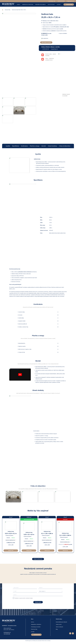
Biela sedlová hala (53, 233)
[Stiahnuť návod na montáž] (60, 95)
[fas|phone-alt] (3, 633)
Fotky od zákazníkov (64, 146)
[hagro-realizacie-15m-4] (19, 110)
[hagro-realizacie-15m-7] (7, 119)
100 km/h (51, 230)
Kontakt (32, 631)
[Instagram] (73, 633)
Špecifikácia (15, 146)
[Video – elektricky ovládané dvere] (43, 59)
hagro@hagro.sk (54, 49)
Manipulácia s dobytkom (36, 624)
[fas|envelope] (3, 632)
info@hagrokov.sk (7, 632)
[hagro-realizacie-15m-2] (30, 101)
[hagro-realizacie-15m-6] (30, 110)
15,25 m (50, 217)
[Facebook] (70, 633)
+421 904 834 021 (45, 49)
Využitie (8, 146)
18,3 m (50, 220)
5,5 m (50, 225)
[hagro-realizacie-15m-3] (7, 110)
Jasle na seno (59, 624)
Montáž (43, 146)
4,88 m (50, 227)
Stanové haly (7, 9)
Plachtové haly (34, 629)
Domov (32, 622)
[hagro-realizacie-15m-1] (19, 101)
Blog (57, 629)
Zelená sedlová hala (61, 233)
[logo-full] (8, 4)
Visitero (49, 640)
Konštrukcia (24, 146)
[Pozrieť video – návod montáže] (43, 55)
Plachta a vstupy (34, 146)
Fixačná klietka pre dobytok (61, 622)
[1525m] (7, 101)
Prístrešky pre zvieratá (35, 626)
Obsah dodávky (52, 146)
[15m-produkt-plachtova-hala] (19, 13)
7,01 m (50, 222)
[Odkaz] (10, 534)
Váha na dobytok (59, 626)
